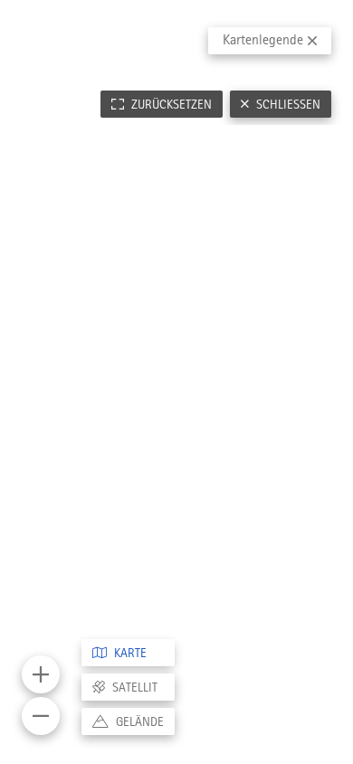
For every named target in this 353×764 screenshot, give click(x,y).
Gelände (140, 721)
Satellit (134, 687)
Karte (130, 652)
